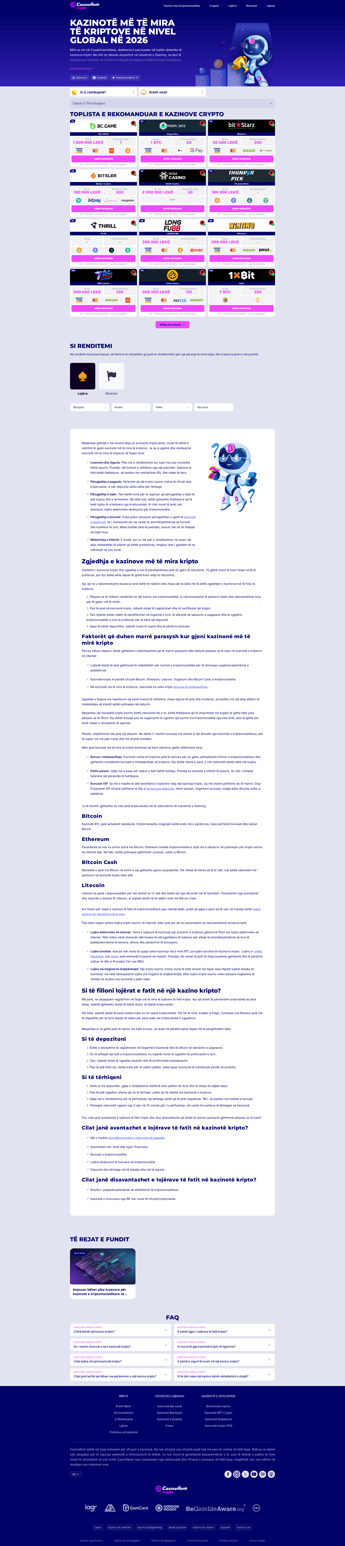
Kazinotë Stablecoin (218, 1419)
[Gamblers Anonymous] (110, 1508)
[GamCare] (135, 1508)
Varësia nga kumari (91, 1540)
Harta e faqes (257, 1540)
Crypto (214, 5)
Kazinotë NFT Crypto (218, 1413)
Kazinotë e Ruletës (169, 1419)
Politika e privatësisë (123, 1432)
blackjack (96, 956)
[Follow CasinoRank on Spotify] (262, 1474)
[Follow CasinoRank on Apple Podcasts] (271, 1474)
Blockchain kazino (218, 1406)
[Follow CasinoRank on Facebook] (228, 1474)
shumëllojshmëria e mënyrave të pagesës (136, 1138)
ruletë (257, 951)
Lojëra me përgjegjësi (127, 1540)
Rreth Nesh (123, 1406)
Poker (169, 1426)
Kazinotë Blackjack (169, 1413)
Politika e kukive (228, 1540)
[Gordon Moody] (167, 1508)
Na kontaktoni (123, 1413)
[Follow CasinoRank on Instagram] (236, 1474)
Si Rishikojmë (124, 1419)
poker (115, 956)
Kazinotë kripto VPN (218, 1426)
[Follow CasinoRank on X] (245, 1474)
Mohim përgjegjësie (163, 1540)
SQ (74, 1474)
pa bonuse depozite (160, 788)
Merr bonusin (103, 158)
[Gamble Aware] (216, 1508)
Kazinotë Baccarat (169, 1406)
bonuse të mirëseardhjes (191, 687)
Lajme (271, 5)
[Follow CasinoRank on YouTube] (254, 1474)
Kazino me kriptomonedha (182, 5)
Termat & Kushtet (197, 1540)
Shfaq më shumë (170, 324)
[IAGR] (91, 1508)
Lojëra (232, 5)
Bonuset (251, 5)
